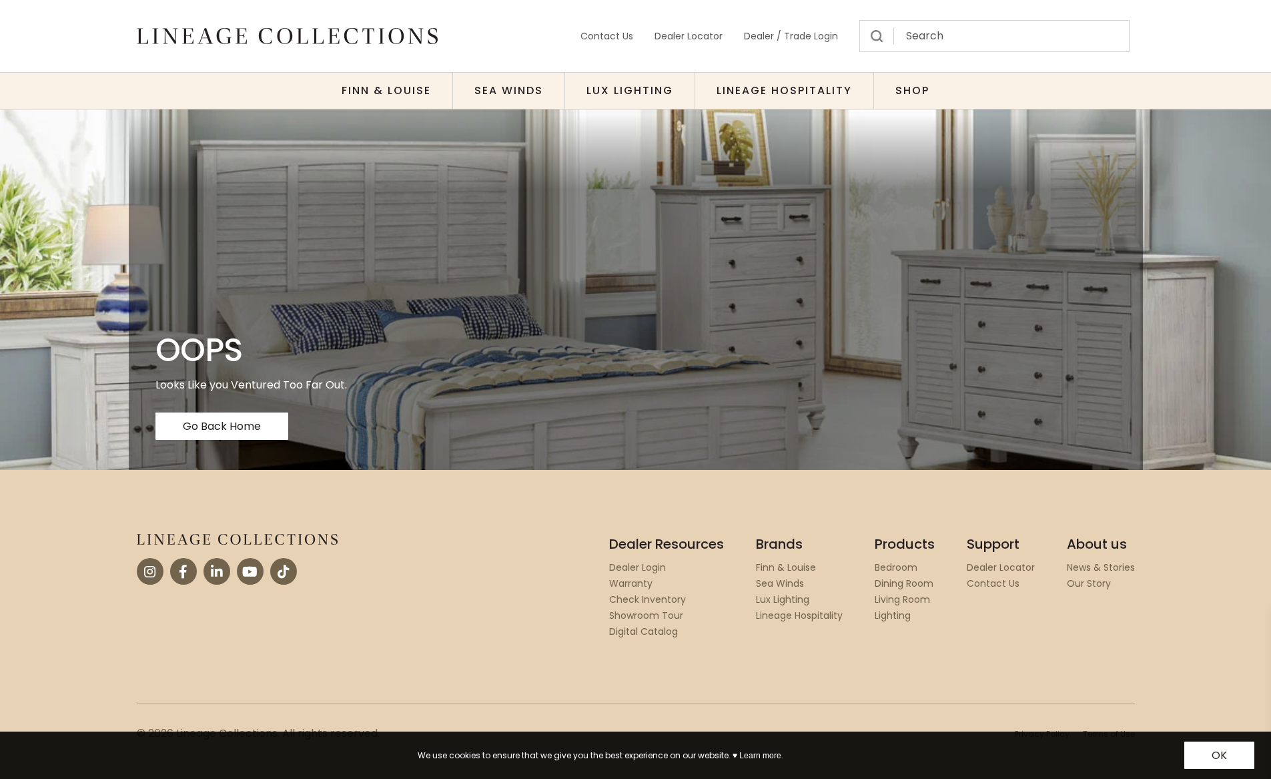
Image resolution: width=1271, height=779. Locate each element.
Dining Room (904, 583)
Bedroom (896, 567)
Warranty (631, 583)
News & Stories (1101, 567)
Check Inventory (647, 599)
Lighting (893, 615)
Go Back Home (222, 426)
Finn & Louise (386, 90)
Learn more (760, 755)
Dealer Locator (689, 36)
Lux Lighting (629, 90)
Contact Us (606, 36)
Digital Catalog (643, 631)
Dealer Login (637, 567)
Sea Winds (508, 90)
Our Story (1089, 583)
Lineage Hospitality (784, 90)
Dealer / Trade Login (791, 36)
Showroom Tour (646, 615)
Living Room (902, 599)
